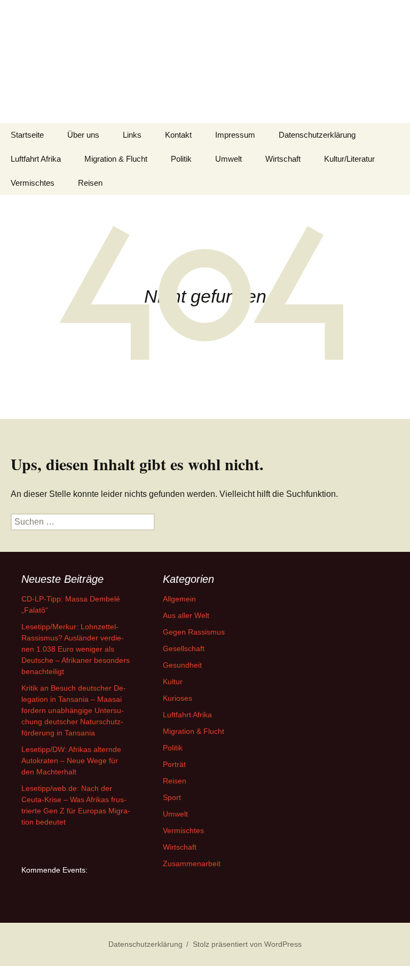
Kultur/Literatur (349, 158)
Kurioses (177, 698)
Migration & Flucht (115, 158)
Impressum (235, 134)
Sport (172, 797)
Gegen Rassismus (194, 632)
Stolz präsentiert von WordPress (247, 944)
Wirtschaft (283, 158)
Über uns (83, 134)
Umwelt (228, 158)
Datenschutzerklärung (317, 134)
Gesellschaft (183, 648)
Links (132, 134)
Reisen (90, 182)
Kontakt (178, 134)
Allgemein (179, 599)
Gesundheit (182, 665)
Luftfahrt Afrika (36, 158)
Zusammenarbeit (191, 863)
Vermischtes (32, 182)
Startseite (27, 134)
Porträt (174, 764)
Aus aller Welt (186, 615)
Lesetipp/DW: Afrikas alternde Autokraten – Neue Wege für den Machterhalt (71, 760)
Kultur (173, 681)
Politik (181, 158)
